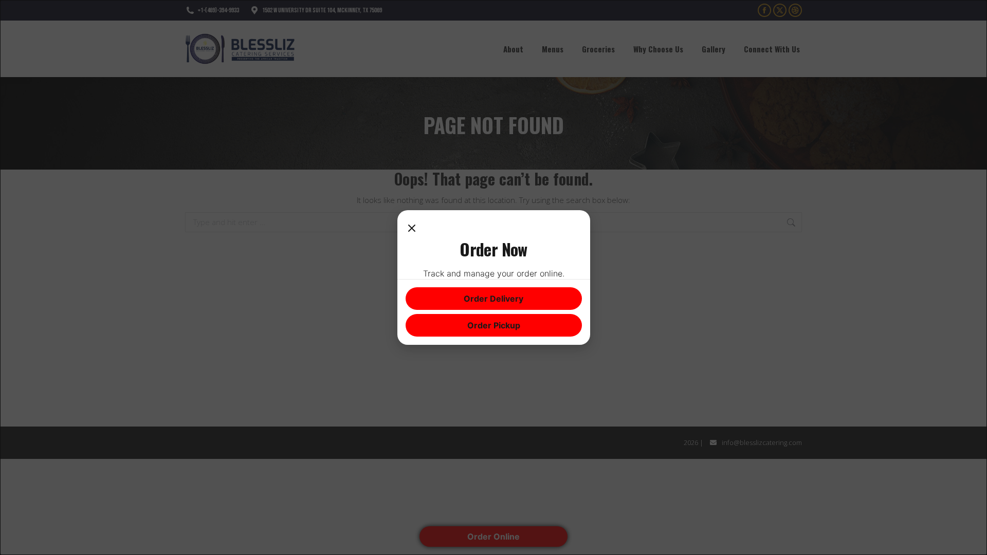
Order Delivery (493, 298)
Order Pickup (493, 325)
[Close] (411, 228)
